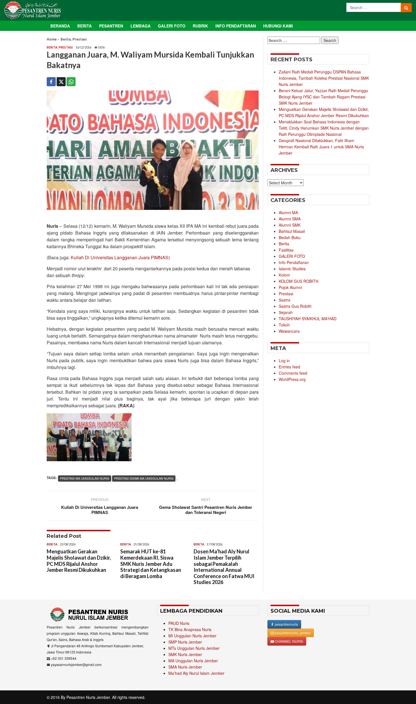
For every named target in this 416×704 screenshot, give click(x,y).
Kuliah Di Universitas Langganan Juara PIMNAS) (120, 257)
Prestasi (79, 39)
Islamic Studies (292, 268)
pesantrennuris (286, 624)
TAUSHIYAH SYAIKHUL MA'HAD (307, 318)
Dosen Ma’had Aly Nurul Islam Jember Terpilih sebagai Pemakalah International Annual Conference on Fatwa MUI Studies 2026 (224, 566)
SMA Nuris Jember (185, 667)
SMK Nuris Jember (185, 654)
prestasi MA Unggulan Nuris (84, 478)
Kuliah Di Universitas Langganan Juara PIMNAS (99, 510)
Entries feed (289, 367)
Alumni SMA (290, 219)
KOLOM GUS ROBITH (298, 281)
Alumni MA (288, 212)
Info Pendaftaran (235, 26)
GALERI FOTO (292, 256)
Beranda (60, 26)
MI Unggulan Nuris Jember (192, 635)
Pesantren (111, 26)
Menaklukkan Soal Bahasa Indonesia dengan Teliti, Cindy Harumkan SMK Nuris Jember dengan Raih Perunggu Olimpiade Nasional (324, 128)
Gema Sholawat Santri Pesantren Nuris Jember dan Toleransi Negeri (205, 510)
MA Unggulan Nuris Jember (193, 660)
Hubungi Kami (278, 26)
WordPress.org (292, 379)
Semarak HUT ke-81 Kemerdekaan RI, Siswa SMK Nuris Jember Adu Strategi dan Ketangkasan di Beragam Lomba (150, 563)
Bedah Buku (290, 237)
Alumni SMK (290, 225)
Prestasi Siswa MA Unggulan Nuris (143, 478)
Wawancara (289, 331)
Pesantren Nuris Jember (88, 697)
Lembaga (140, 26)
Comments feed (293, 373)
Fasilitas (286, 250)
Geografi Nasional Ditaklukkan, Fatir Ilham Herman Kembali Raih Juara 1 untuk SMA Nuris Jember (321, 147)
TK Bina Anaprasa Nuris (189, 629)
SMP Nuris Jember (185, 642)
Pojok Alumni (290, 287)
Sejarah (286, 312)
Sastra (284, 300)
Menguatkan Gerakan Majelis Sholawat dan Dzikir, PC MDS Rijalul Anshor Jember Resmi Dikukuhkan (79, 560)
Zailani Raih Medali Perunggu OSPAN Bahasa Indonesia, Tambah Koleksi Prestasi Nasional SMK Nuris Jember (324, 78)
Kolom (284, 275)
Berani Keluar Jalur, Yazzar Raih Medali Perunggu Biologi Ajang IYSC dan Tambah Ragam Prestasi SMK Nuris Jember (323, 97)
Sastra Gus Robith (295, 306)
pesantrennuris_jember (292, 632)
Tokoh (284, 325)
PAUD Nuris (178, 623)
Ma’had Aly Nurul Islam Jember (196, 673)
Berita (84, 26)
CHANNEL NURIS (288, 641)
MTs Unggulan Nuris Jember (194, 648)
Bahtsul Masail (292, 231)
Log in (284, 360)
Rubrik (200, 26)
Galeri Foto (171, 26)
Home (52, 39)
